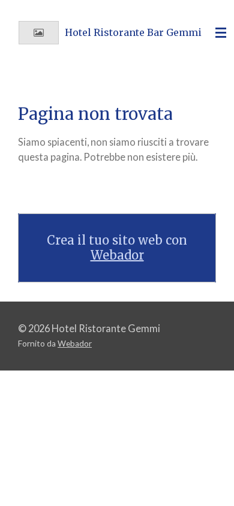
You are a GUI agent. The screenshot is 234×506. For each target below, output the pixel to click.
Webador (117, 255)
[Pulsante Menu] (221, 33)
